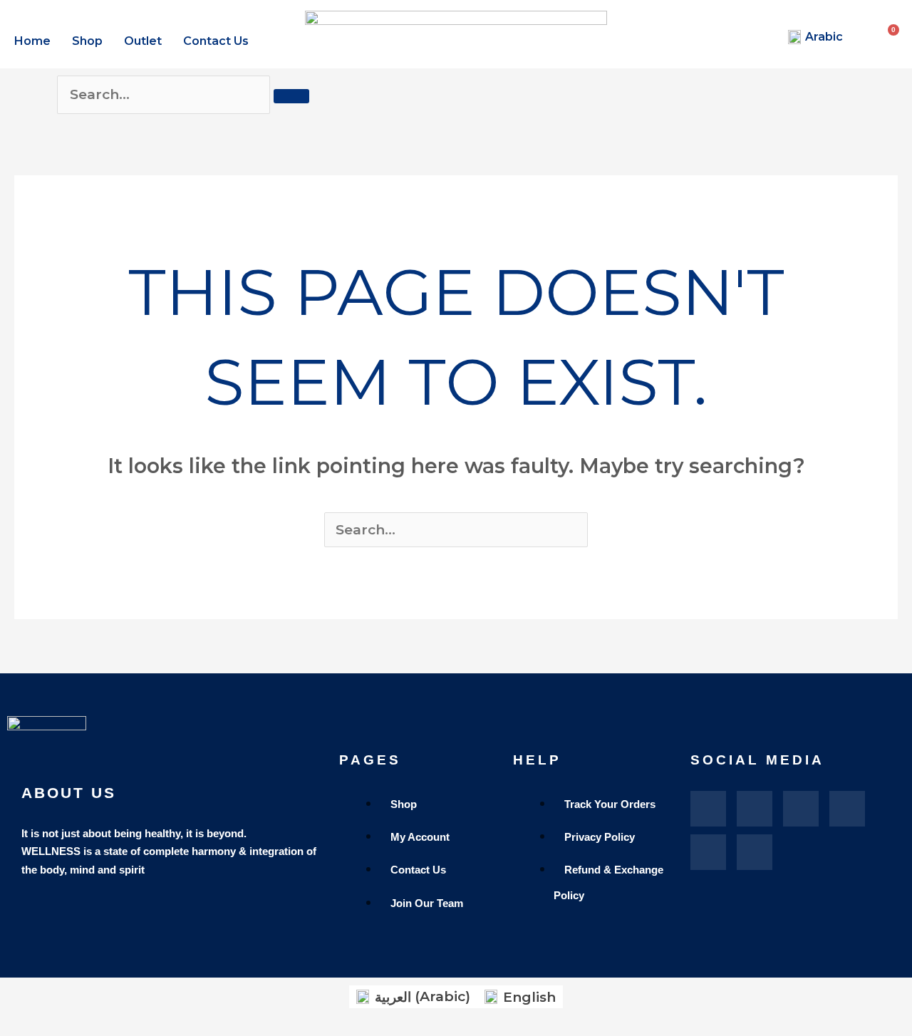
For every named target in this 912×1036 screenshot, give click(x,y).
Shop (87, 41)
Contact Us (216, 41)
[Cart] (895, 30)
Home (32, 41)
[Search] (291, 96)
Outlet (143, 41)
